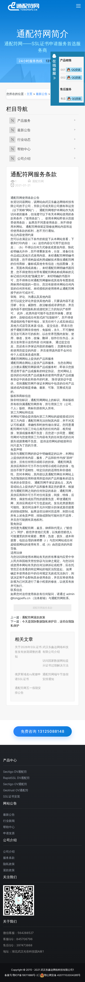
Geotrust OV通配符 (15, 790)
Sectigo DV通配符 (15, 771)
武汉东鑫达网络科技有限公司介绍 (55, 649)
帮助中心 (24, 149)
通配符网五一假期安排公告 (28, 690)
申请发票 (9, 833)
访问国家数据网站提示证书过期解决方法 (55, 663)
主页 (29, 94)
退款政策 (9, 870)
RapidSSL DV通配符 (16, 778)
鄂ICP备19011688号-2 (25, 975)
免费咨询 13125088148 (42, 731)
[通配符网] (23, 6)
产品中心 (10, 760)
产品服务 (24, 120)
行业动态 (24, 139)
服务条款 (9, 857)
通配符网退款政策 (33, 617)
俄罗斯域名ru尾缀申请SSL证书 (28, 676)
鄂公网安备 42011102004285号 (62, 975)
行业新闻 (9, 820)
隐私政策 (9, 864)
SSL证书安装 (11, 796)
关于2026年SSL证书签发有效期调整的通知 (28, 651)
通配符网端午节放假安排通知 (55, 676)
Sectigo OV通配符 (15, 784)
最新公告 (41, 94)
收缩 (54, 67)
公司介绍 (24, 158)
